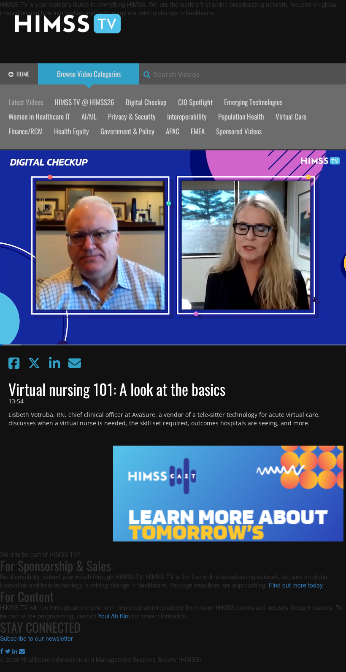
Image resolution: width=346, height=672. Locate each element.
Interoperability (187, 116)
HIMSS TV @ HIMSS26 (84, 102)
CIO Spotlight (195, 102)
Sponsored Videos (239, 131)
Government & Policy (127, 131)
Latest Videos (25, 102)
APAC (172, 131)
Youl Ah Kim (114, 616)
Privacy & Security (132, 116)
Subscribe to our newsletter (36, 638)
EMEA (198, 131)
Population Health (241, 116)
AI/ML (89, 116)
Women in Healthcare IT (39, 116)
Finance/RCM (25, 131)
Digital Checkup (146, 102)
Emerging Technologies (253, 102)
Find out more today (295, 585)
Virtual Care (291, 116)
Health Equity (71, 131)
